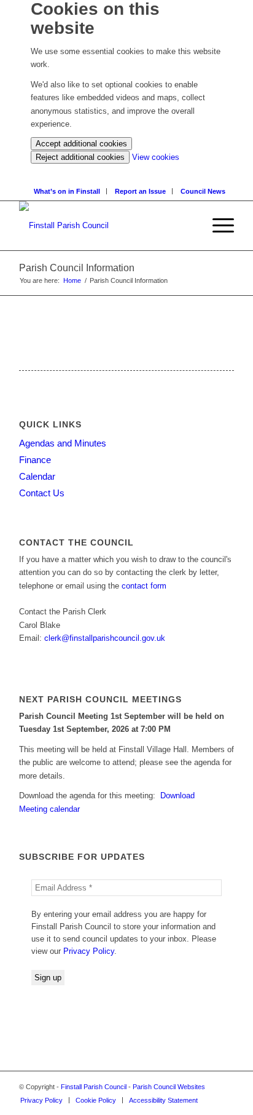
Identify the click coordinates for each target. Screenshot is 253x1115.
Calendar (37, 476)
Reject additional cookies (80, 157)
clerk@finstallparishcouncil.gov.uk (104, 638)
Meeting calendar (49, 809)
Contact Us (41, 493)
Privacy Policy (88, 951)
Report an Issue (140, 191)
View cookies (155, 157)
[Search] (130, 170)
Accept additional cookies (81, 143)
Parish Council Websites (169, 1086)
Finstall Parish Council (93, 1086)
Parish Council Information (76, 268)
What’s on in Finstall (67, 191)
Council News (203, 191)
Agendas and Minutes (62, 443)
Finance (35, 459)
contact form (144, 585)
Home (72, 280)
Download (177, 795)
